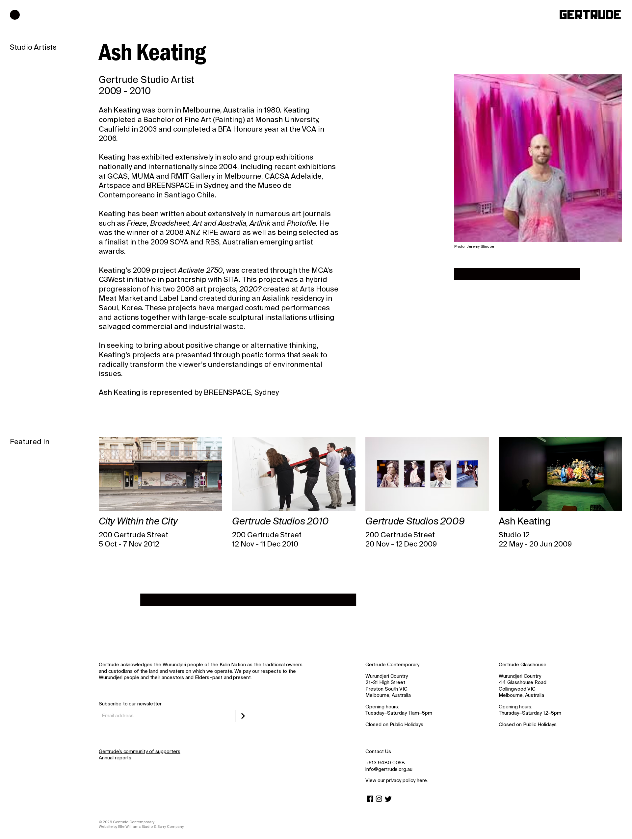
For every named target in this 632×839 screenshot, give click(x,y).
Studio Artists (33, 47)
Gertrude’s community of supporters (139, 751)
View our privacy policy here (396, 780)
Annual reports (115, 757)
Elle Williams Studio (135, 826)
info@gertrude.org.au (388, 769)
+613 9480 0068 (385, 762)
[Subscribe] (243, 716)
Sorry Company (170, 826)
